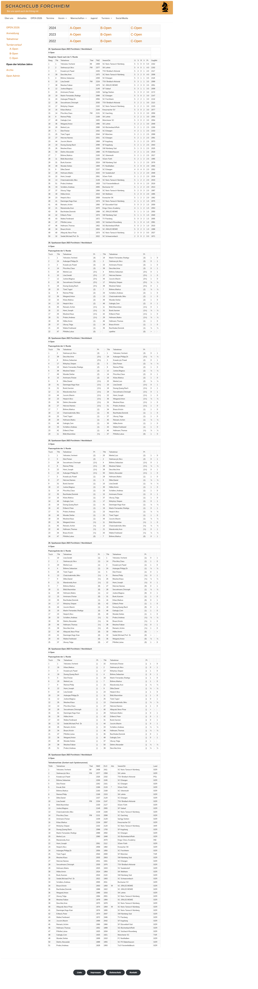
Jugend (94, 18)
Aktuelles (22, 18)
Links (79, 972)
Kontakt (133, 972)
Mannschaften (77, 18)
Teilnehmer (12, 39)
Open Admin (13, 75)
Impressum (96, 972)
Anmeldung (12, 33)
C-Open (14, 58)
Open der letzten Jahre (19, 64)
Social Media (122, 18)
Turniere (105, 18)
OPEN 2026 (36, 18)
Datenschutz (115, 972)
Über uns (9, 18)
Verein (61, 18)
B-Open (14, 53)
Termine (50, 18)
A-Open (14, 48)
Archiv (10, 70)
